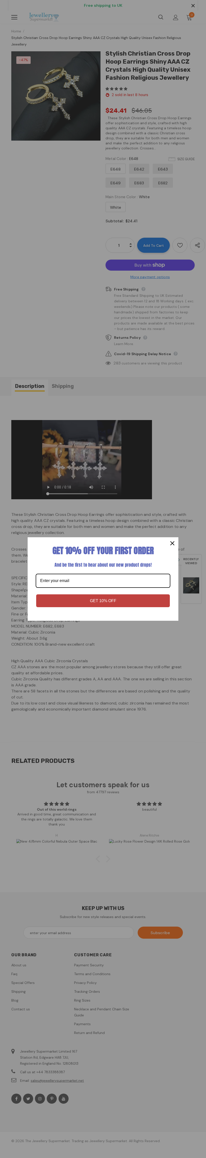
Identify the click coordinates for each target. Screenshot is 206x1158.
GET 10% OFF (103, 601)
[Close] (172, 543)
